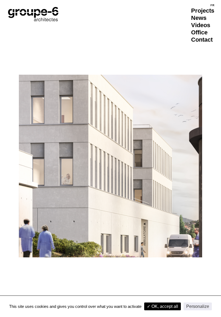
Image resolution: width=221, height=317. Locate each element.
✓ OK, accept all (162, 306)
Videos (200, 25)
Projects (202, 10)
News (198, 18)
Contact (202, 39)
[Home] (33, 14)
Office (199, 32)
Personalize (197, 306)
